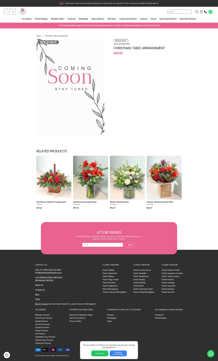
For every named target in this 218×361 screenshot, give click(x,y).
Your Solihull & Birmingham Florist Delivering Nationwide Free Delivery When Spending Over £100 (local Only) (109, 25)
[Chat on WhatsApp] (210, 12)
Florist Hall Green (110, 273)
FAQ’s (37, 299)
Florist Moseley (109, 283)
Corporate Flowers (128, 19)
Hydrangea (111, 318)
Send (130, 245)
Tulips (109, 321)
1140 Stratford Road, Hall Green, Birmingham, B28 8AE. (49, 278)
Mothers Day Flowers (44, 340)
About (153, 19)
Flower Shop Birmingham (144, 292)
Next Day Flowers (188, 19)
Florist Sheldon (168, 289)
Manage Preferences (118, 353)
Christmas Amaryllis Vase (85, 202)
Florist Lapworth (168, 286)
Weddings (83, 19)
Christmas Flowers (43, 343)
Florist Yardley (139, 279)
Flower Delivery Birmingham (114, 292)
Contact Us (40, 290)
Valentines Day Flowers (45, 337)
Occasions (159, 315)
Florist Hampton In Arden (172, 273)
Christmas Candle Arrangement (51, 202)
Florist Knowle (168, 279)
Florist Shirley (108, 276)
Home (38, 36)
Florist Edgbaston (110, 286)
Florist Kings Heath (111, 279)
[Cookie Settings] (7, 355)
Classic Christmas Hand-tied (160, 202)
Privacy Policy (75, 321)
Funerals (72, 19)
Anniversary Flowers (43, 318)
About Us (39, 285)
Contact (143, 19)
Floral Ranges (161, 318)
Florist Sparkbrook (141, 276)
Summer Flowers (42, 324)
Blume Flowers (41, 304)
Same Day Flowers (168, 19)
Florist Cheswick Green (143, 289)
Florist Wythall (139, 283)
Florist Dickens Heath (171, 270)
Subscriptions (97, 19)
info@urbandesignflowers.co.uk (48, 273)
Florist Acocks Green (142, 270)
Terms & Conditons (77, 318)
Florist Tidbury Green (170, 276)
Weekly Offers (57, 19)
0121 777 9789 (139, 3)
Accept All (99, 353)
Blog (37, 294)
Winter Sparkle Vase (119, 202)
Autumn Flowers (42, 327)
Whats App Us (152, 3)
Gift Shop (111, 19)
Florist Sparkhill (139, 273)
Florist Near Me (168, 292)
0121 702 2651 (55, 270)
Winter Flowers (41, 331)
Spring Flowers (41, 321)
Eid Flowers (40, 334)
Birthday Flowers (42, 315)
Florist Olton (138, 286)
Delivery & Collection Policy (81, 315)
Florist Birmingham (110, 289)
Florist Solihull (108, 270)
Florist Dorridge (168, 283)
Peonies (110, 315)
